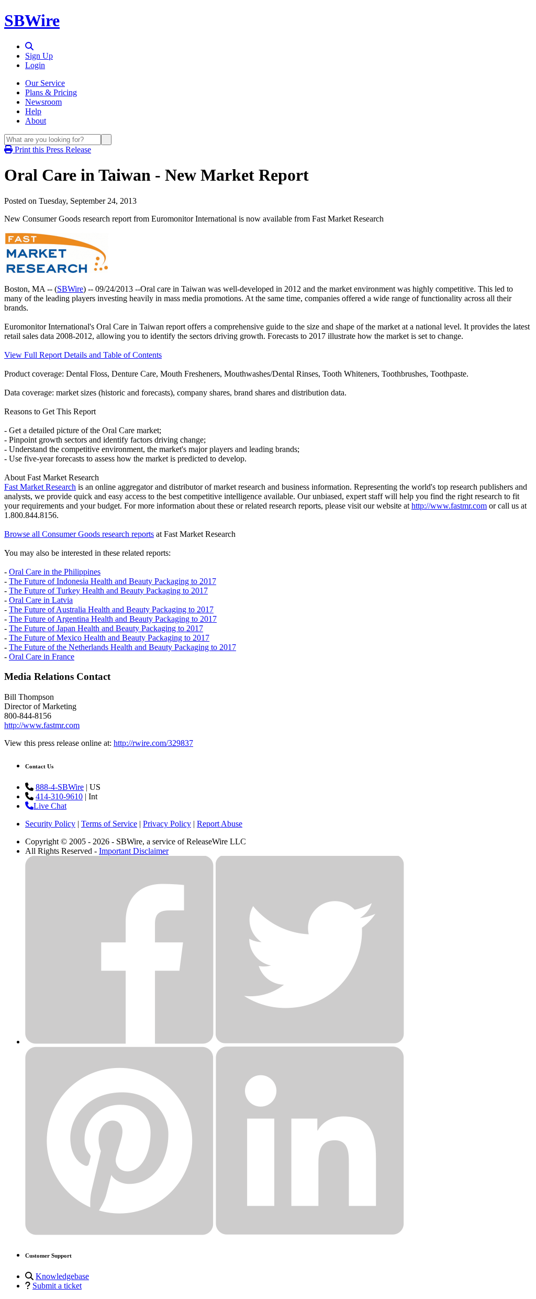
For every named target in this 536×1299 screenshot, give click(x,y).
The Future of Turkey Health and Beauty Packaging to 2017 (108, 590)
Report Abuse (219, 823)
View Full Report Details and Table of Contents (83, 354)
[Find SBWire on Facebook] (119, 1041)
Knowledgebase (62, 1276)
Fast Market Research (40, 486)
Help (33, 111)
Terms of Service (109, 823)
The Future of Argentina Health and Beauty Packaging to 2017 (113, 618)
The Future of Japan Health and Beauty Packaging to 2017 (106, 628)
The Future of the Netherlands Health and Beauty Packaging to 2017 (122, 647)
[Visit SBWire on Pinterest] (119, 1232)
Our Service (45, 83)
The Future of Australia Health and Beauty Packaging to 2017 (111, 609)
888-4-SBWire (60, 787)
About (35, 120)
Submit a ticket (57, 1285)
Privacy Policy (167, 823)
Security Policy (50, 823)
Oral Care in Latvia (41, 600)
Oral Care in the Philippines (54, 571)
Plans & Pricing (51, 92)
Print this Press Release (52, 149)
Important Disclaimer (134, 850)
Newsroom (43, 101)
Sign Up (39, 55)
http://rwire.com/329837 (153, 743)
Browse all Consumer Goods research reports (79, 534)
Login (35, 65)
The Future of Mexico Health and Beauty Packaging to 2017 (109, 637)
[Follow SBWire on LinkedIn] (310, 1232)
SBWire (32, 20)
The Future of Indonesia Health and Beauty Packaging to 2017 (112, 581)
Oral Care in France (41, 656)
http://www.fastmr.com (449, 505)
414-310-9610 (59, 796)
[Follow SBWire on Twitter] (310, 1041)
